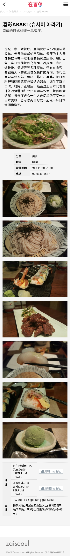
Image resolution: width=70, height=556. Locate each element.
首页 (2, 11)
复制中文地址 (52, 471)
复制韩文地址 (52, 488)
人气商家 (27, 11)
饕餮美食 (13, 11)
